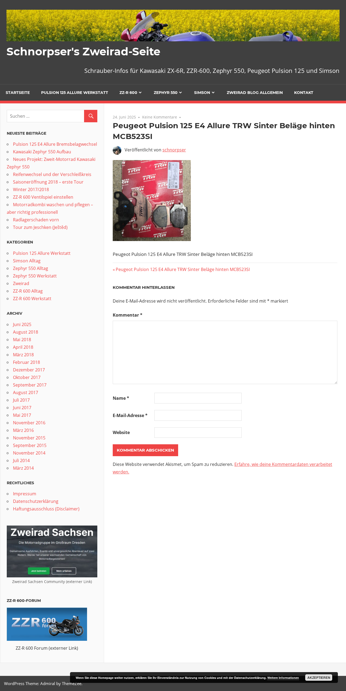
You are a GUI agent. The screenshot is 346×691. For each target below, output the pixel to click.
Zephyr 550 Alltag (30, 268)
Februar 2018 (26, 362)
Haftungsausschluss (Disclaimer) (46, 509)
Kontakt (303, 92)
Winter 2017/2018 (31, 189)
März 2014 (23, 468)
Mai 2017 (22, 415)
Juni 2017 (22, 408)
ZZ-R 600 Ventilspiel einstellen (43, 197)
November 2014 (29, 453)
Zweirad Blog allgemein (255, 92)
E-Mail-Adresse (130, 415)
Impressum (24, 494)
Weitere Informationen (283, 678)
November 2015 (29, 438)
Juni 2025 (22, 324)
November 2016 (29, 423)
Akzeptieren (318, 677)
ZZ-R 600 (128, 92)
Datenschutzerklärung (35, 501)
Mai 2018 (22, 340)
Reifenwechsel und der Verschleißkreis (52, 174)
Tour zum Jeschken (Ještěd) (40, 227)
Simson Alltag (27, 261)
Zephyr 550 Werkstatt (35, 276)
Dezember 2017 (29, 370)
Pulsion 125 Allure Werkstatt (74, 92)
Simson (202, 92)
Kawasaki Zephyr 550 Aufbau (42, 152)
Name (121, 398)
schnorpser (174, 150)
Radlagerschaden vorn (36, 220)
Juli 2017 (21, 400)
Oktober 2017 (27, 377)
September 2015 (29, 445)
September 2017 (29, 385)
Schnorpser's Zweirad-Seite (83, 51)
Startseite (18, 92)
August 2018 (25, 332)
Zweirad (21, 283)
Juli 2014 (21, 460)
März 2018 (23, 355)
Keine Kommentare (159, 117)
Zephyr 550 (166, 92)
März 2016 (23, 430)
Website (121, 432)
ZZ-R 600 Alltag (28, 291)
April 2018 (23, 347)
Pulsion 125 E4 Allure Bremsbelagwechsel (55, 144)
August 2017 (25, 392)
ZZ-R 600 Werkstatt (32, 299)
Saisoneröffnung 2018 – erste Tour (48, 182)
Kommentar (127, 315)
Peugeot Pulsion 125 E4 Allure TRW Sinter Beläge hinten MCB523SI (182, 269)
